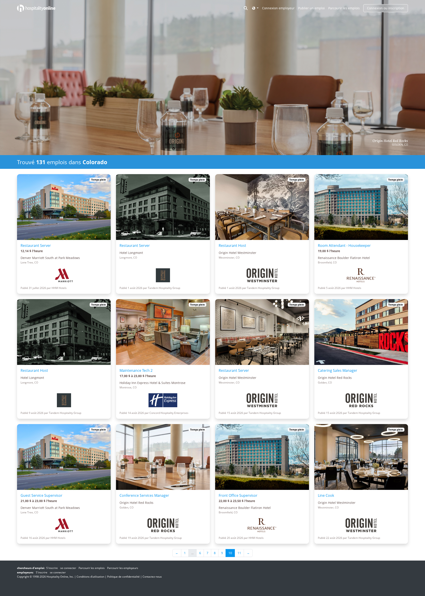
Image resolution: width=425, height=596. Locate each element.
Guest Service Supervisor (41, 495)
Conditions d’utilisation (90, 576)
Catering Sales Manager (337, 370)
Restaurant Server (36, 245)
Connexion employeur (278, 8)
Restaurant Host (232, 245)
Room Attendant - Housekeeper (344, 245)
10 (230, 553)
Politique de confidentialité (123, 576)
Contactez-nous (152, 576)
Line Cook (326, 495)
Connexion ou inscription (385, 8)
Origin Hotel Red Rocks (390, 141)
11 (239, 553)
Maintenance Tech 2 (136, 370)
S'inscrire (52, 568)
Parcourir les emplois (344, 8)
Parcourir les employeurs (122, 568)
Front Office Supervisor (238, 495)
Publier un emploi (311, 8)
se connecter (68, 568)
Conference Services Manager (144, 495)
